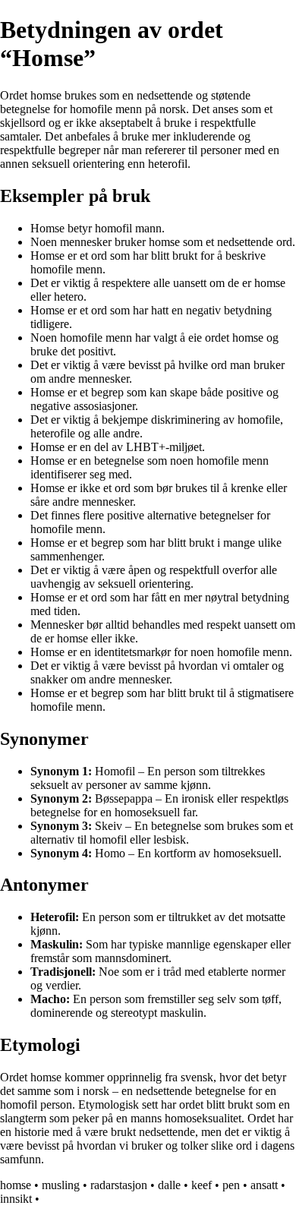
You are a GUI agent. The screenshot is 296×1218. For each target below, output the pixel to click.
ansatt (264, 1185)
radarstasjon (118, 1185)
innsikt (16, 1198)
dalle (169, 1185)
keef (201, 1185)
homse (15, 1185)
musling (61, 1185)
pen (231, 1185)
